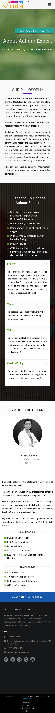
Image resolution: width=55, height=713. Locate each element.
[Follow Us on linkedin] (12, 659)
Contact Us (26, 705)
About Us (26, 702)
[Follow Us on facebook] (6, 659)
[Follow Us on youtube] (32, 659)
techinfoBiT (27, 698)
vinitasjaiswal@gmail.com (18, 652)
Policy (26, 711)
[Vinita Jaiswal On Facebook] (30, 462)
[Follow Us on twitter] (26, 659)
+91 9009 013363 (15, 648)
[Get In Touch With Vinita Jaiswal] (26, 462)
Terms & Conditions (26, 708)
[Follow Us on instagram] (19, 659)
